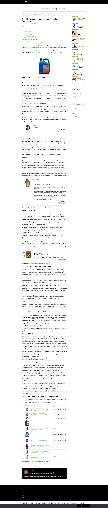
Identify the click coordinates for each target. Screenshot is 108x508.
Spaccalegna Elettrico (76, 91)
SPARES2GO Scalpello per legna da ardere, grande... (81, 32)
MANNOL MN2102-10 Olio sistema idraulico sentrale (39, 440)
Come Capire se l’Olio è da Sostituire (32, 41)
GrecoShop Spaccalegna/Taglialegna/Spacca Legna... (81, 79)
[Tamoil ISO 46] (27, 127)
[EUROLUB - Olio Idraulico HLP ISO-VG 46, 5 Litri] (27, 423)
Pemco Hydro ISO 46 (30, 36)
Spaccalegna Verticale (76, 94)
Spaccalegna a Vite (75, 96)
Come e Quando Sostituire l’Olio (31, 39)
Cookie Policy (24, 492)
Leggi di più (86, 505)
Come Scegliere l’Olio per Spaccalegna (32, 37)
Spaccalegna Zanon (77, 117)
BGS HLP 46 (29, 34)
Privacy (23, 495)
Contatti (23, 490)
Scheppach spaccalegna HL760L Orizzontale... (81, 19)
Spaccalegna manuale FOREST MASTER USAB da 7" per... (80, 46)
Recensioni (74, 113)
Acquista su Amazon (62, 131)
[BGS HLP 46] (27, 183)
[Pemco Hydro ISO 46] (27, 254)
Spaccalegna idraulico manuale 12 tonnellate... (81, 72)
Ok (79, 505)
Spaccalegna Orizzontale (76, 93)
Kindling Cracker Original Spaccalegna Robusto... (80, 52)
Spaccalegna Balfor (77, 114)
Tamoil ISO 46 (29, 32)
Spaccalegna (27, 2)
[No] (106, 505)
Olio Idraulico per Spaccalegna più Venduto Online (34, 42)
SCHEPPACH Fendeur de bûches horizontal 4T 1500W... (81, 66)
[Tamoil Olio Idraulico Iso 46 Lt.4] (27, 418)
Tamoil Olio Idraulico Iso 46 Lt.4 (36, 418)
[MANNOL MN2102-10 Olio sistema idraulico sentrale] (27, 440)
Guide (28, 464)
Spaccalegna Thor (77, 116)
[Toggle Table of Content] (23, 29)
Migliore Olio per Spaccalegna (30, 31)
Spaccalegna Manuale (76, 97)
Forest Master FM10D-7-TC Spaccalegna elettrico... (81, 39)
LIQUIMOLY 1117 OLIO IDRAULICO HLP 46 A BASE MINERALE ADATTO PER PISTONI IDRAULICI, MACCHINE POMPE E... (40, 409)
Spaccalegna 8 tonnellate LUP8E (80, 26)
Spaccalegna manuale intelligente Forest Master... (80, 59)
